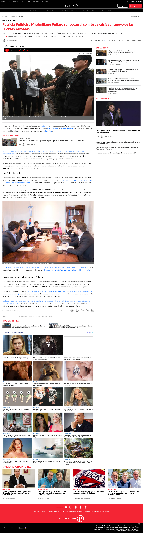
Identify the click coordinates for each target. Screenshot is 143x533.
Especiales (50, 10)
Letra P (6, 16)
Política (13, 16)
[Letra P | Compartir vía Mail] (139, 40)
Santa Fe (43, 126)
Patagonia (97, 511)
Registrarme (136, 6)
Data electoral (70, 10)
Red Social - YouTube (80, 507)
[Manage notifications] (139, 523)
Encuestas (88, 10)
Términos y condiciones (120, 530)
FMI (28, 1)
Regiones (35, 10)
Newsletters (106, 10)
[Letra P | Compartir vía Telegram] (134, 40)
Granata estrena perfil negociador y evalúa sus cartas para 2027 (116, 153)
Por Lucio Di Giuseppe (12, 40)
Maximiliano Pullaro (67, 128)
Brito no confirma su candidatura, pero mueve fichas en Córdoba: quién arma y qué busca (118, 142)
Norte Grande (88, 511)
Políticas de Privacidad (133, 530)
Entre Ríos (72, 511)
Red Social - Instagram (75, 507)
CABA (59, 511)
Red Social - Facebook (70, 507)
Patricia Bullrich (53, 128)
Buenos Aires (53, 511)
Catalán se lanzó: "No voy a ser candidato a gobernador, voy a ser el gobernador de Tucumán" (117, 148)
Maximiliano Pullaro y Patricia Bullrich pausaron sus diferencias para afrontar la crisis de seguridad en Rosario (46, 36)
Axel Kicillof (45, 1)
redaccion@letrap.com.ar (132, 529)
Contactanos (59, 507)
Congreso (105, 511)
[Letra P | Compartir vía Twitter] (123, 40)
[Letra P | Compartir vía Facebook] (129, 40)
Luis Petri (48, 131)
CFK (23, 1)
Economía (44, 511)
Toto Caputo (36, 1)
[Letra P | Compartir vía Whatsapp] (118, 40)
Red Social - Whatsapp (85, 507)
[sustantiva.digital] (28, 528)
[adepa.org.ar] (21, 528)
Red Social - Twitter (66, 507)
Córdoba (80, 511)
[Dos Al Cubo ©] (8, 528)
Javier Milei (16, 1)
